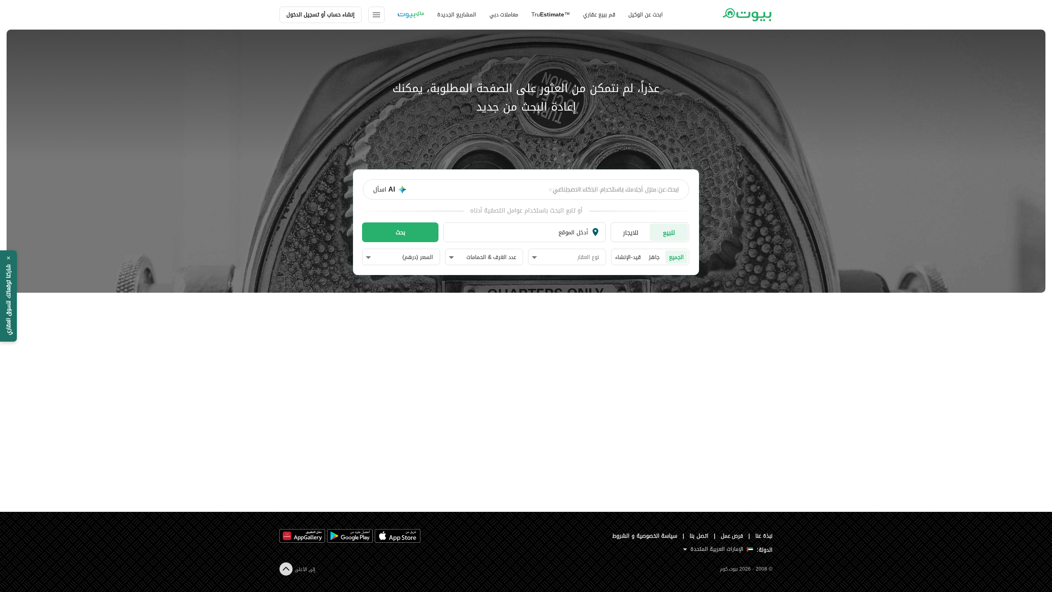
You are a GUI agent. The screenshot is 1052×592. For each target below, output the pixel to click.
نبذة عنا (764, 535)
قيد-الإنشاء (628, 257)
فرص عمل (732, 535)
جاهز (654, 257)
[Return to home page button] (747, 14)
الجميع (676, 257)
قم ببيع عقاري (599, 14)
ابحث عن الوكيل (645, 14)
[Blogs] (411, 15)
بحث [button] (400, 232)
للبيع (669, 232)
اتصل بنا (699, 535)
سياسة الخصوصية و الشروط (645, 535)
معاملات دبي (503, 14)
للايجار (631, 232)
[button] (565, 257)
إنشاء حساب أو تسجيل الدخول (320, 14)
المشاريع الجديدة (456, 14)
